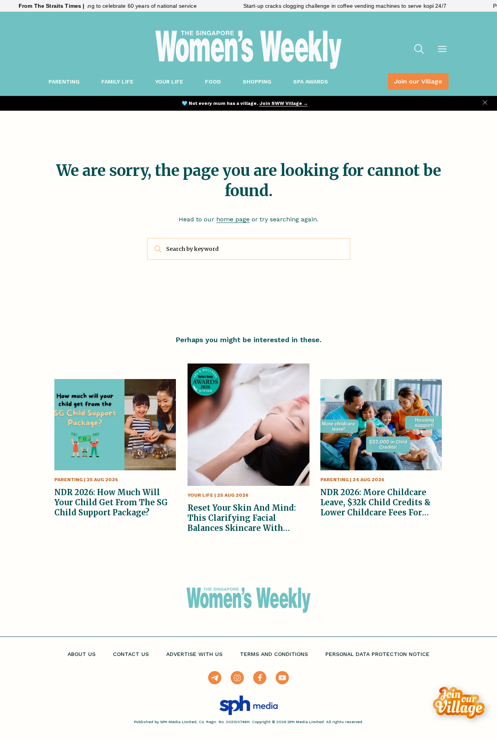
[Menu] (442, 50)
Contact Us (131, 654)
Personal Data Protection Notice (377, 654)
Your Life (169, 81)
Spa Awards (310, 81)
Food (213, 81)
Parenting (64, 81)
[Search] (419, 50)
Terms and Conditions (274, 654)
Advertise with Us (194, 654)
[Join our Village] (459, 703)
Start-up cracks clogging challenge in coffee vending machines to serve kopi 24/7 (329, 6)
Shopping (257, 81)
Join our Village (418, 81)
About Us (82, 654)
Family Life (117, 81)
